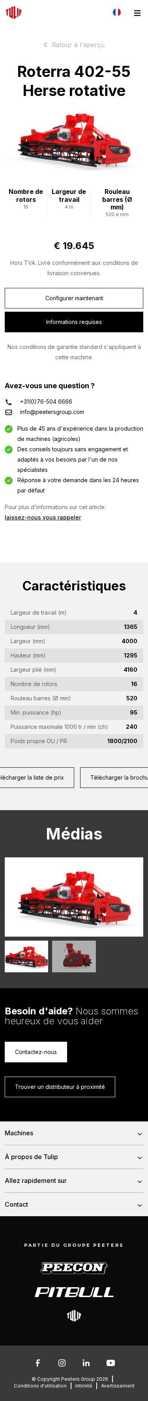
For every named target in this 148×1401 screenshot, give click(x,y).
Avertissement (118, 1386)
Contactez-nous (36, 1051)
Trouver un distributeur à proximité (60, 1086)
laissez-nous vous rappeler (43, 517)
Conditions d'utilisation (40, 1386)
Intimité (83, 1386)
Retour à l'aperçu (78, 45)
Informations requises (74, 321)
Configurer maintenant (74, 298)
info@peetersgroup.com (52, 411)
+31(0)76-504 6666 (46, 401)
